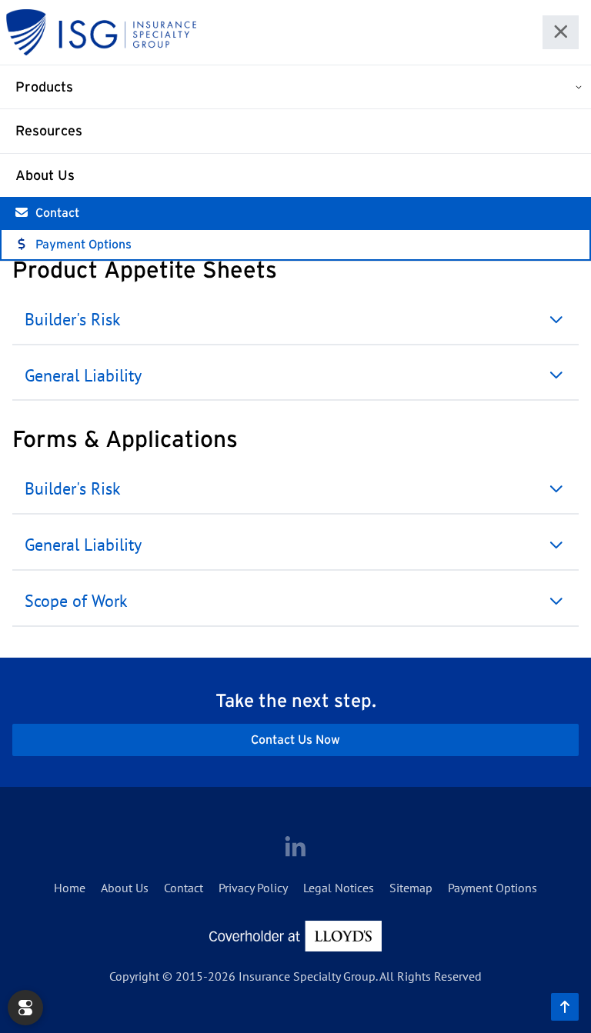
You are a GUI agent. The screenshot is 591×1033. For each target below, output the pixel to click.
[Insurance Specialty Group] (101, 32)
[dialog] (25, 1007)
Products (44, 87)
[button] (295, 320)
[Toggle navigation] (561, 32)
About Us (45, 175)
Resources (48, 130)
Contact (57, 212)
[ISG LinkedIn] (295, 848)
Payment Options (83, 244)
